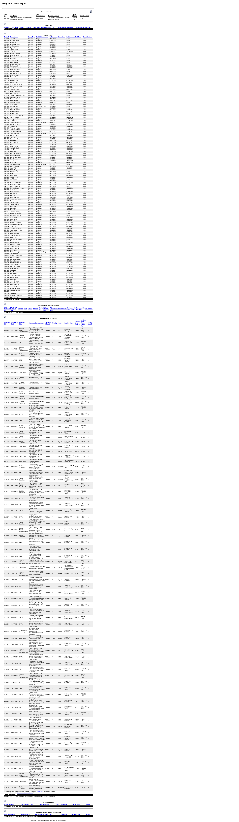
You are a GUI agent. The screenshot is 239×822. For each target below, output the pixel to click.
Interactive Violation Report (25, 793)
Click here (39, 791)
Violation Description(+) (36, 323)
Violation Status (48, 323)
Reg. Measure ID (7, 308)
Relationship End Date (83, 27)
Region (29, 27)
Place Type (36, 27)
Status (30, 308)
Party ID (6, 37)
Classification (87, 37)
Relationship (62, 308)
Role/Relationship (42, 37)
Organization (25, 814)
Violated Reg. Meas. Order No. (84, 323)
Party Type (31, 37)
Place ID (6, 27)
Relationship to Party (48, 27)
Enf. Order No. (45, 804)
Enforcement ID (9, 804)
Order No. (41, 308)
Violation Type (22, 323)
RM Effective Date (46, 308)
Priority (54, 323)
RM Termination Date (54, 308)
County (22, 27)
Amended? (88, 308)
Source (60, 323)
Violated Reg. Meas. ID (77, 323)
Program (35, 308)
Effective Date (75, 804)
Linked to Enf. (90, 323)
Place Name (14, 27)
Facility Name (68, 323)
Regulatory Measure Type (14, 308)
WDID (25, 308)
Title (57, 804)
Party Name (14, 37)
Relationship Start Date (65, 27)
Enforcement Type (27, 804)
